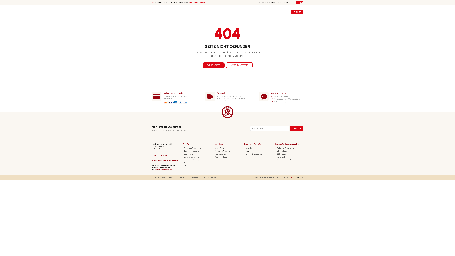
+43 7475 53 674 (160, 155)
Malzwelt (248, 151)
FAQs (279, 2)
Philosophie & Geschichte (192, 148)
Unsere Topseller (220, 148)
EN (301, 2)
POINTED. (299, 177)
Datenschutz (171, 177)
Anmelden (296, 128)
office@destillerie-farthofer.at (166, 160)
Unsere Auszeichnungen (191, 160)
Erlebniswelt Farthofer (163, 170)
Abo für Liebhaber (220, 157)
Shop (298, 12)
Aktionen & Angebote (222, 151)
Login (216, 160)
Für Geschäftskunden (196, 12)
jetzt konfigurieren (196, 2)
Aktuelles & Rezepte (266, 2)
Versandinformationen (198, 177)
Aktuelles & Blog (189, 163)
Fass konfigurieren (237, 12)
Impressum (155, 177)
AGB (163, 177)
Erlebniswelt (281, 12)
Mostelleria (248, 148)
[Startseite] (156, 12)
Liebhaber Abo (218, 12)
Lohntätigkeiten (281, 151)
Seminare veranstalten (283, 160)
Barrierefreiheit (183, 177)
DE (298, 2)
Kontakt (254, 12)
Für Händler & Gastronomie (285, 148)
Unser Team (188, 154)
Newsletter (288, 2)
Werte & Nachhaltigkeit (191, 157)
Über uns (176, 12)
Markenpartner (281, 157)
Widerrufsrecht (213, 177)
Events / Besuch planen (253, 154)
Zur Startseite (213, 65)
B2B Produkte (280, 154)
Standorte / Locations (191, 151)
